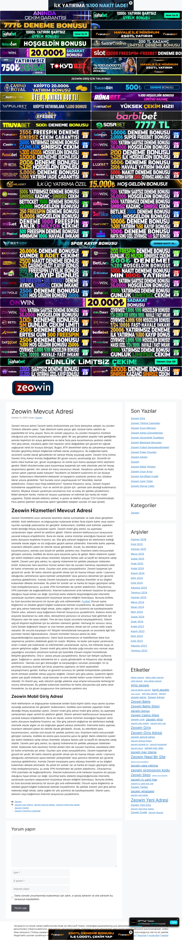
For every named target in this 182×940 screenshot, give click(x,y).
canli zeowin (136, 681)
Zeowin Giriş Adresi (146, 733)
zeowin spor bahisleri (159, 775)
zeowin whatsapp (142, 791)
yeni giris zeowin (150, 693)
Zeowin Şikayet (156, 812)
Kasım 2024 (137, 573)
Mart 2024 (137, 612)
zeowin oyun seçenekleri (139, 762)
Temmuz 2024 (139, 592)
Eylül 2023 (137, 641)
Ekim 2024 (137, 578)
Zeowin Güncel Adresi (141, 741)
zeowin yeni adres (139, 795)
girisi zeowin (140, 685)
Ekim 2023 (137, 636)
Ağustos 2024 (139, 587)
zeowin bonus (140, 711)
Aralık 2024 (137, 568)
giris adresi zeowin (153, 681)
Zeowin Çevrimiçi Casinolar (28, 811)
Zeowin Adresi (139, 457)
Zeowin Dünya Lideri (142, 486)
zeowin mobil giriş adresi (68, 804)
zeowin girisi (154, 719)
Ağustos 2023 (139, 645)
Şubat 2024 (137, 616)
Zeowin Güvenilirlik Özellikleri (147, 437)
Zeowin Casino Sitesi (145, 715)
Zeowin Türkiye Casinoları (145, 423)
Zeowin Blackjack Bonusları (146, 442)
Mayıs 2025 (137, 553)
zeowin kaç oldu (153, 748)
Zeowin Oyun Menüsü (143, 428)
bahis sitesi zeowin (154, 677)
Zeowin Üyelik (139, 812)
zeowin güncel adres (143, 737)
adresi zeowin (137, 677)
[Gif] (91, 184)
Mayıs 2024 (137, 602)
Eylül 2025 (137, 544)
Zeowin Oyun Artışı (142, 471)
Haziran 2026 (138, 539)
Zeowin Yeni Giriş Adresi (142, 809)
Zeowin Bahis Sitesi (145, 706)
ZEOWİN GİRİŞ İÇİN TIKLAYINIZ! (91, 78)
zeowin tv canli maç (144, 779)
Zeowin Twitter (139, 787)
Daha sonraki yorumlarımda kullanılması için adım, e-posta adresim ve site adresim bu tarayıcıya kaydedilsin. (64, 897)
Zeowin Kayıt (137, 748)
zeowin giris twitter (140, 723)
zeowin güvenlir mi (139, 744)
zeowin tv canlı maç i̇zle (142, 783)
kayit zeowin (160, 689)
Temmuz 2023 (139, 650)
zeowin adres (138, 697)
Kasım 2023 (137, 631)
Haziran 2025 (138, 549)
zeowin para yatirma (144, 765)
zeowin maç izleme (24, 804)
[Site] (45, 135)
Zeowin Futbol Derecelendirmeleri (150, 447)
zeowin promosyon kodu (150, 770)
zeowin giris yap (158, 723)
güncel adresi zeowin (141, 690)
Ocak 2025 (137, 563)
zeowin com (138, 719)
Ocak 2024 (137, 621)
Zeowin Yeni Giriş (141, 804)
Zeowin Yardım (22, 808)
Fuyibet (86, 601)
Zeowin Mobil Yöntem (143, 466)
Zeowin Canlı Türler (142, 481)
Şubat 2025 (137, 558)
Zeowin (18, 801)
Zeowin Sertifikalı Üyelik (144, 476)
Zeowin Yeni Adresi (149, 800)
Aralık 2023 (137, 626)
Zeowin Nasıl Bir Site (148, 757)
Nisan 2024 (137, 607)
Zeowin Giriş (138, 418)
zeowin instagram (158, 744)
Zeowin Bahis (141, 701)
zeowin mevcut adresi (44, 804)
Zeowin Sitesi (141, 775)
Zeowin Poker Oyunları (144, 452)
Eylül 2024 (137, 582)
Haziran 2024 (138, 597)
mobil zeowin (135, 694)
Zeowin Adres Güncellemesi (147, 432)
